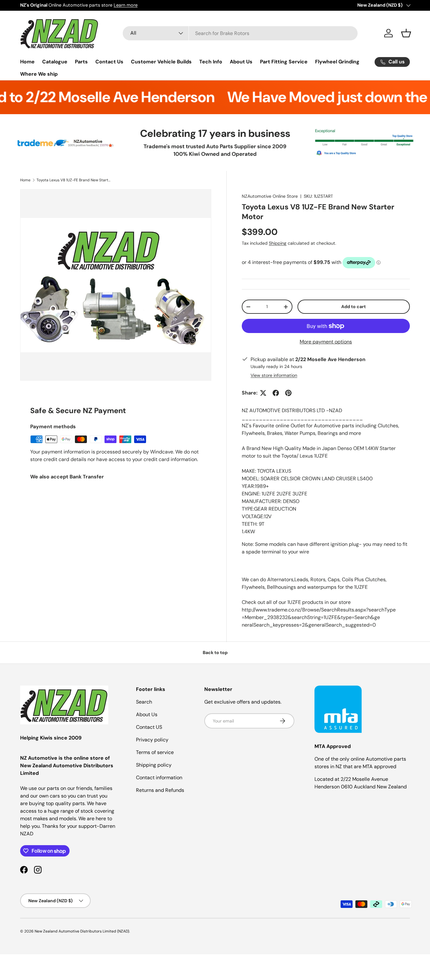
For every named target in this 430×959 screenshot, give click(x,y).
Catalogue (54, 61)
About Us (241, 61)
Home (27, 61)
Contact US (149, 727)
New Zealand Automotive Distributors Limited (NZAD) (82, 931)
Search (144, 702)
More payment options (326, 341)
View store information (274, 375)
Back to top (215, 652)
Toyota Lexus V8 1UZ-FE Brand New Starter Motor (74, 180)
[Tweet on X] (263, 393)
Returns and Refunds (160, 790)
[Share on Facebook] (275, 393)
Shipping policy (154, 765)
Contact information (159, 777)
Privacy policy (152, 739)
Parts (81, 61)
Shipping (277, 243)
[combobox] (240, 33)
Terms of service (155, 752)
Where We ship (39, 74)
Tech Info (210, 61)
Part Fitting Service (284, 61)
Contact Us (109, 61)
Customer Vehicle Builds (161, 61)
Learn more (126, 5)
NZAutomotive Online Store (270, 196)
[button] (406, 33)
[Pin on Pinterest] (288, 393)
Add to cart (353, 306)
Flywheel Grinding (337, 61)
